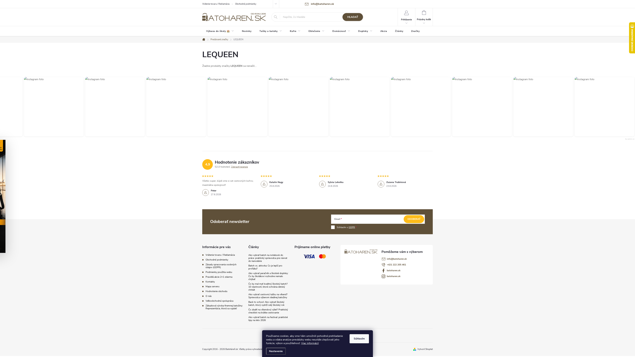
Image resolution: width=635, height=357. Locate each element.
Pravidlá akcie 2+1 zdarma (219, 276)
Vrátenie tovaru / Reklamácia (216, 3)
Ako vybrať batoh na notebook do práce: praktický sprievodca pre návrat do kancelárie (267, 258)
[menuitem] (220, 31)
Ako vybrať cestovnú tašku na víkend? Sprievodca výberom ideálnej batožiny (267, 296)
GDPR (352, 227)
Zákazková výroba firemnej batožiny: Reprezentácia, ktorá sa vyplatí (224, 307)
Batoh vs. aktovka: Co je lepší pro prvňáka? (265, 267)
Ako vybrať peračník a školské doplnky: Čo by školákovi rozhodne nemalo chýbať (268, 276)
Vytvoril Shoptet (425, 349)
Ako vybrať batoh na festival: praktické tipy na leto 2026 (268, 319)
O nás (209, 296)
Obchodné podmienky (245, 3)
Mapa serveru (212, 286)
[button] (50, 107)
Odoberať (414, 219)
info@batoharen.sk (397, 258)
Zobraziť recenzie (239, 166)
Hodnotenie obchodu (216, 291)
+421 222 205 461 (396, 264)
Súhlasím (359, 338)
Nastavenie (276, 351)
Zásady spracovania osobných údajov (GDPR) (221, 266)
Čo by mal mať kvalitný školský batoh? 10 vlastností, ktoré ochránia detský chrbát (268, 286)
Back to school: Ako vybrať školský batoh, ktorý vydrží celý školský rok (266, 303)
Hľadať (352, 17)
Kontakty (210, 281)
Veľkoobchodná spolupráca (219, 300)
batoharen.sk (394, 270)
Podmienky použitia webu (219, 272)
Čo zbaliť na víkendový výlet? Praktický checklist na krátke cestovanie (268, 311)
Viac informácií (310, 343)
